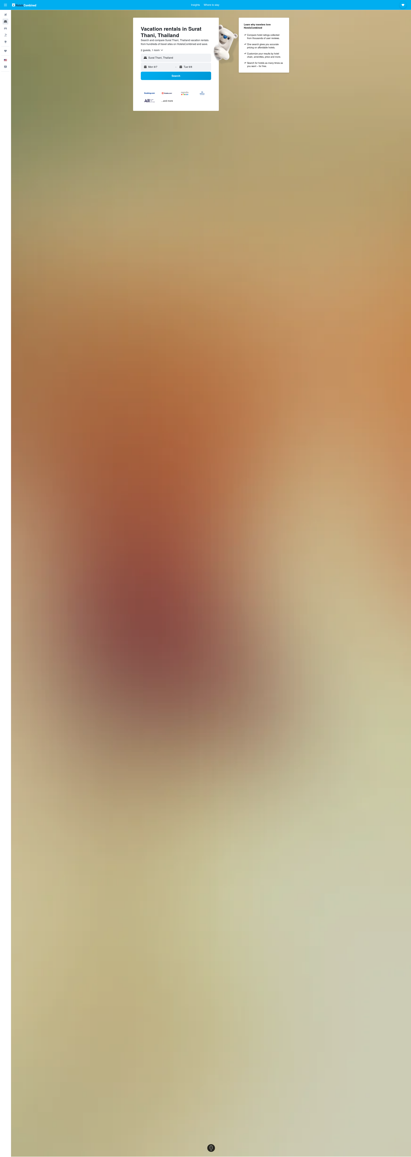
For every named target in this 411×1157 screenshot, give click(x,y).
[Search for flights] (5, 15)
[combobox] (152, 50)
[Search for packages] (5, 35)
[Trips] (5, 51)
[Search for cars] (5, 28)
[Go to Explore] (5, 42)
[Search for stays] (5, 21)
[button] (5, 5)
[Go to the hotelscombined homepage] (24, 4)
